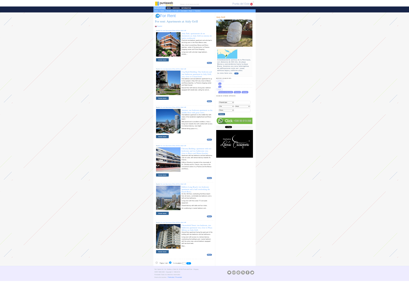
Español (159, 26)
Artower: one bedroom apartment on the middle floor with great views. (197, 111)
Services (176, 8)
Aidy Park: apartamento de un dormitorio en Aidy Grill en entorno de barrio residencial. (197, 35)
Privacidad (178, 277)
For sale (176, 11)
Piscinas (237, 92)
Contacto (238, 272)
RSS (243, 272)
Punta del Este (176, 30)
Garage (245, 92)
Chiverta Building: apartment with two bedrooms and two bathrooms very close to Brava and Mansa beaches (196, 150)
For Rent (168, 15)
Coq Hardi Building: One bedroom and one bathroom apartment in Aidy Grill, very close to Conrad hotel (197, 74)
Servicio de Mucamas (226, 92)
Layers (234, 272)
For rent (168, 11)
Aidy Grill (183, 30)
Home (156, 11)
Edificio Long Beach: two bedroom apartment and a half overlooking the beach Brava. (196, 189)
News (169, 8)
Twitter (252, 272)
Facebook (247, 272)
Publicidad (171, 277)
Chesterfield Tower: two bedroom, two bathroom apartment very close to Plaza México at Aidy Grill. (197, 227)
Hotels (162, 11)
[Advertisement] (234, 202)
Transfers (197, 11)
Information (186, 8)
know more (162, 60)
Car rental (184, 11)
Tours (190, 11)
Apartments (169, 30)
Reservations (159, 8)
